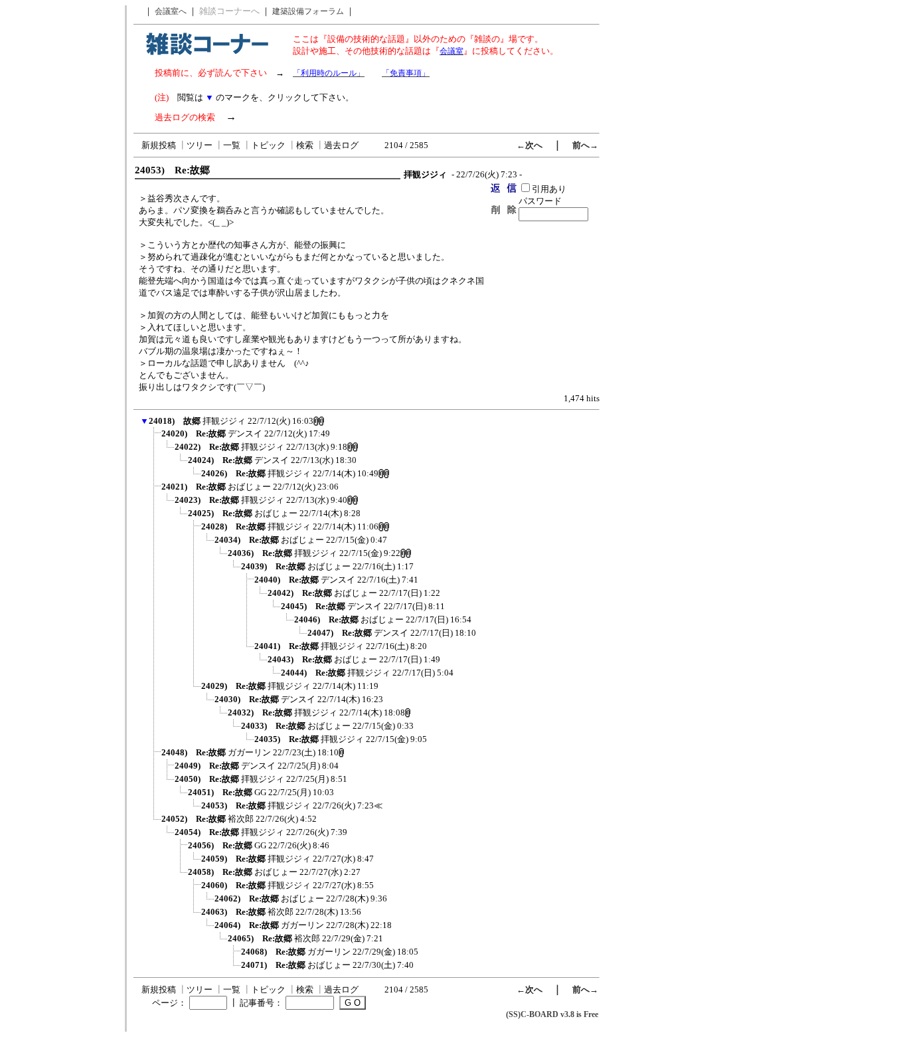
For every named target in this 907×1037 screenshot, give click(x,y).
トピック (268, 145)
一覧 (231, 145)
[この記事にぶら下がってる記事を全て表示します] (154, 437)
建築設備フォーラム (308, 11)
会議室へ (171, 11)
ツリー (199, 145)
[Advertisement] (62, 204)
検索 (304, 145)
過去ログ (341, 145)
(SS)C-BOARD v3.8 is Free (552, 1014)
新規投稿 (158, 145)
